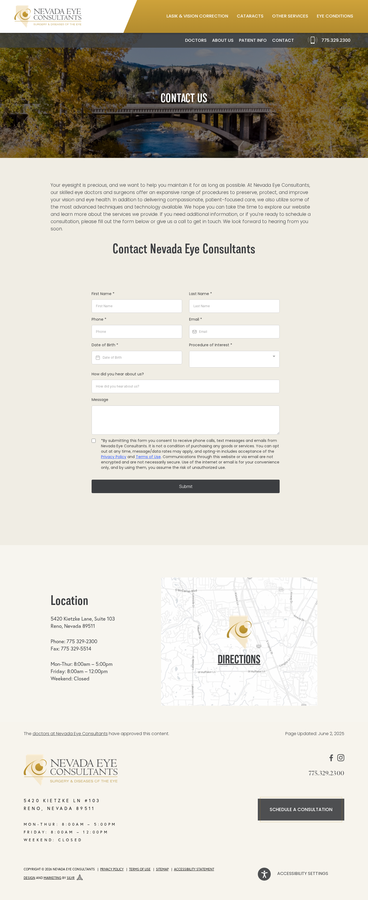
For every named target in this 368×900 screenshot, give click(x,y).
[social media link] (331, 760)
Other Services (290, 16)
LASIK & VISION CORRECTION (197, 16)
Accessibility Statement (194, 869)
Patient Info (253, 41)
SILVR (71, 878)
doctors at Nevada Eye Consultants (70, 734)
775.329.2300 (335, 41)
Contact (283, 41)
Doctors (196, 41)
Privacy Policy (112, 869)
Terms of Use (140, 869)
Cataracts (250, 16)
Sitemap (162, 869)
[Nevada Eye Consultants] (48, 16)
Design (29, 878)
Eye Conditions (335, 16)
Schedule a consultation (301, 810)
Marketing (52, 878)
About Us (223, 41)
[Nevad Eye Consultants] (119, 770)
